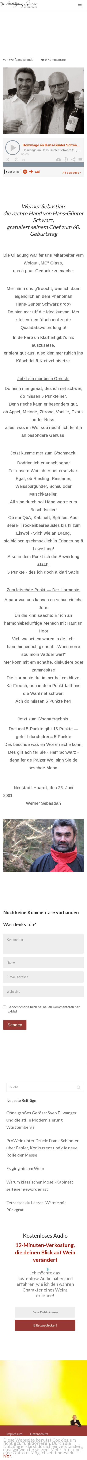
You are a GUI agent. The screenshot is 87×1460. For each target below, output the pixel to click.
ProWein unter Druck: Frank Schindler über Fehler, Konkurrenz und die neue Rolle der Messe (42, 1147)
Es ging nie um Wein (25, 1168)
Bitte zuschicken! (45, 1325)
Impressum (14, 1434)
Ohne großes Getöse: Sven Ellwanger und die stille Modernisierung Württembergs (41, 1120)
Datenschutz (39, 1434)
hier (7, 1455)
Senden (15, 1025)
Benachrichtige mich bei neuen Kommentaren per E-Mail (43, 1009)
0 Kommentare (55, 59)
